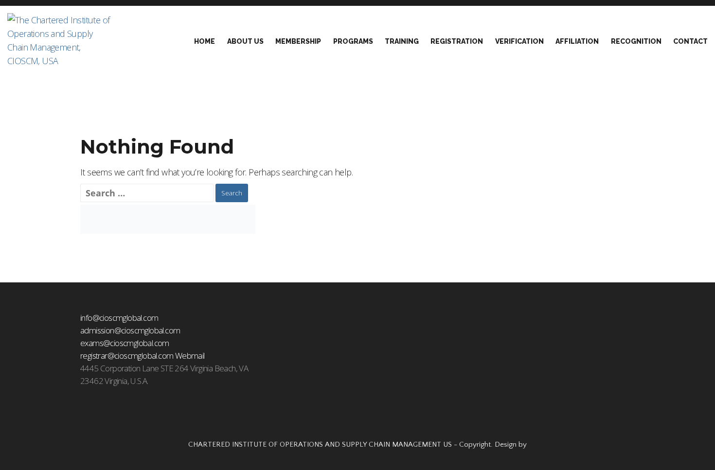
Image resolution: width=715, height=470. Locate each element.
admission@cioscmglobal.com (130, 330)
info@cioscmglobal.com (119, 317)
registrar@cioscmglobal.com (126, 355)
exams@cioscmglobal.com (124, 342)
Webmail (190, 355)
